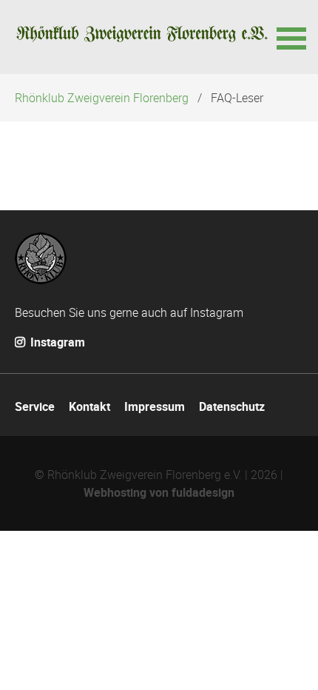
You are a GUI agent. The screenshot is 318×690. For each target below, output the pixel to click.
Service (35, 406)
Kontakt (89, 406)
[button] (290, 37)
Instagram (56, 342)
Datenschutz (232, 406)
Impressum (154, 406)
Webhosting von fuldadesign (159, 492)
